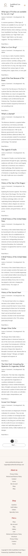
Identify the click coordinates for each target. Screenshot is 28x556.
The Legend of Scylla (8, 150)
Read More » (5, 44)
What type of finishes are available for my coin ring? (13, 13)
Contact (14, 479)
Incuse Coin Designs (8, 402)
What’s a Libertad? (8, 114)
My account (14, 524)
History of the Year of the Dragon (13, 183)
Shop (14, 486)
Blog (14, 489)
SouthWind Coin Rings (15, 5)
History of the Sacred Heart (11, 292)
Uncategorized (17, 17)
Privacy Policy (14, 474)
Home (14, 481)
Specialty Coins (14, 512)
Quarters (14, 505)
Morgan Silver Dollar (8, 328)
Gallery (14, 529)
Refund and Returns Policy (14, 476)
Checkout (14, 536)
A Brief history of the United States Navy (13, 220)
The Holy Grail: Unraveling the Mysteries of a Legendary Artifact (13, 365)
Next (14, 445)
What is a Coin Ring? (9, 47)
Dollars (14, 509)
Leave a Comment (6, 17)
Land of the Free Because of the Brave (12, 79)
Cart (14, 531)
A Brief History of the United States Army (13, 258)
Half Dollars (14, 507)
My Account (14, 484)
